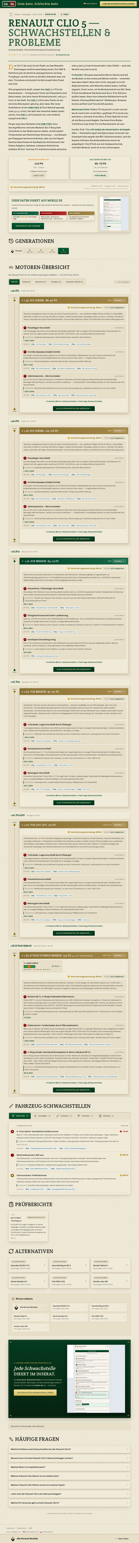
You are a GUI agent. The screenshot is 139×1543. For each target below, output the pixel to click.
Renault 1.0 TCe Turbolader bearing (69, 741)
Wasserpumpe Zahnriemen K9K (86, 395)
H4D (33, 100)
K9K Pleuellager (41, 344)
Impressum (11, 1528)
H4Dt (47, 89)
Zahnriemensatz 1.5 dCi (43, 395)
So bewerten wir (63, 55)
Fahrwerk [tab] (66, 1116)
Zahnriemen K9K (63, 395)
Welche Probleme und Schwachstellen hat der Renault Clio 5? (69, 1449)
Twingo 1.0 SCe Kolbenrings (67, 632)
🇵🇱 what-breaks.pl (90, 4)
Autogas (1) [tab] (56, 282)
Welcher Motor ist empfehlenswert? (69, 1467)
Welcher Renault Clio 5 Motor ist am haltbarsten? (69, 1476)
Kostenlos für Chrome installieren (35, 1393)
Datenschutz (21, 1528)
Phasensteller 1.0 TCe (65, 765)
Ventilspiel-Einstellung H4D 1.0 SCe (47, 656)
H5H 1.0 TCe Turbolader (43, 789)
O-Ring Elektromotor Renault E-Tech (43, 1148)
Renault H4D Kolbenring (43, 632)
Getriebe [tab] (87, 1116)
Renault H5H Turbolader (43, 741)
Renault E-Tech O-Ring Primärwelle (47, 1076)
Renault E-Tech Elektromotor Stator (47, 1044)
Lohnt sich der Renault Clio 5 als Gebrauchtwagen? (69, 1494)
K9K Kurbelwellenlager (83, 344)
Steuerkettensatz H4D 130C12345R (47, 607)
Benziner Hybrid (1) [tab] (74, 282)
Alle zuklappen (123, 282)
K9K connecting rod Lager (61, 344)
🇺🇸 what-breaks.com (30, 1532)
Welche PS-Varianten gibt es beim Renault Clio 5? (69, 1503)
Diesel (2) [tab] (26, 282)
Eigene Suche (50, 14)
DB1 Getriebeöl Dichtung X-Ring (75, 1076)
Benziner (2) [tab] (40, 282)
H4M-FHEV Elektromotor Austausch (100, 1044)
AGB (30, 1528)
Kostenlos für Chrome (28, 226)
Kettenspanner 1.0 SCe (72, 607)
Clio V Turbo (86, 789)
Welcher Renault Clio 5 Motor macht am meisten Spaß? (69, 1485)
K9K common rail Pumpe (89, 368)
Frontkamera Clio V (37, 1189)
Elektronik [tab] (22, 1116)
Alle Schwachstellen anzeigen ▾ (74, 669)
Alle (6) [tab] (14, 282)
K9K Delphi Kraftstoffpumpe (66, 368)
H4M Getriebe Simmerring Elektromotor (105, 1076)
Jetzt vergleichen (114, 307)
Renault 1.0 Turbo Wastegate (66, 789)
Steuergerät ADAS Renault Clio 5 (63, 1189)
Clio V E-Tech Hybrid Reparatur (75, 1148)
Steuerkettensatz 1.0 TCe (44, 765)
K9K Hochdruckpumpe (43, 368)
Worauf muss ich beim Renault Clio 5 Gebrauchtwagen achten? (69, 1458)
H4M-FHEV (33, 108)
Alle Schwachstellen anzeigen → (73, 408)
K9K (23, 115)
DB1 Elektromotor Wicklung (73, 1044)
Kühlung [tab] (108, 1116)
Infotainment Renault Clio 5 (65, 1169)
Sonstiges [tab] (44, 1116)
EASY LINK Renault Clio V (39, 1169)
